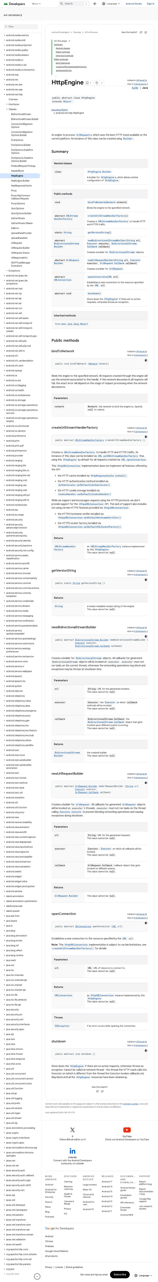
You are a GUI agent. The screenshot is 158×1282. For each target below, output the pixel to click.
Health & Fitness (68, 1195)
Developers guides (125, 1196)
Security (49, 1197)
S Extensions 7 (141, 84)
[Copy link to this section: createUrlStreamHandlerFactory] (101, 428)
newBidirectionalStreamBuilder (107, 240)
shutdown (93, 293)
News (48, 1206)
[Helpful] (141, 32)
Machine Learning (68, 1187)
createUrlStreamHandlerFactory (107, 215)
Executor (92, 243)
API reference (13, 15)
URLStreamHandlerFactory (66, 217)
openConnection (97, 276)
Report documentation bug (146, 1191)
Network (110, 202)
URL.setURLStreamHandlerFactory (118, 456)
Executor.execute (70, 811)
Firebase (49, 1246)
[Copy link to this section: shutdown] (69, 1042)
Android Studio (134, 3)
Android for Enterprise (51, 1190)
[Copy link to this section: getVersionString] (79, 571)
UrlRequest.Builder (86, 786)
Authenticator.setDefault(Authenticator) (84, 484)
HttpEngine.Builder (99, 171)
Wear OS (87, 1189)
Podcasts (49, 1216)
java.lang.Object (60, 109)
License (59, 1267)
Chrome (49, 1241)
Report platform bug (145, 1182)
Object (67, 101)
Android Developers (60, 32)
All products (51, 1256)
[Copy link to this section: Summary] (71, 152)
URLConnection (62, 279)
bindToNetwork (96, 202)
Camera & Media (69, 1202)
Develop (77, 32)
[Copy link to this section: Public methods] (82, 341)
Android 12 (107, 1206)
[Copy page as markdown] (97, 83)
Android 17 (107, 1181)
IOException (62, 1025)
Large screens (90, 1184)
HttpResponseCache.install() (109, 475)
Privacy (67, 1208)
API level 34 (141, 80)
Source (48, 1201)
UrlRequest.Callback (112, 263)
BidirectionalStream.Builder (92, 639)
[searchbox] (21, 26)
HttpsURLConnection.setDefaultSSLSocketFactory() (89, 526)
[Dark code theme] (146, 360)
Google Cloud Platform (56, 1251)
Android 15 (107, 1191)
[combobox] (74, 3)
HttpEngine (107, 177)
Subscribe (120, 1274)
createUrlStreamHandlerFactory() (73, 948)
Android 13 (107, 1201)
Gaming (68, 1181)
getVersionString (98, 232)
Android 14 (107, 1196)
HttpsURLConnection (91, 504)
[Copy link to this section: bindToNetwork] (77, 351)
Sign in (150, 3)
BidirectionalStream (122, 252)
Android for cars (88, 1203)
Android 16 (107, 1186)
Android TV (88, 1209)
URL (110, 276)
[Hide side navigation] (37, 1276)
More (35, 3)
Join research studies (145, 1207)
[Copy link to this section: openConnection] (79, 914)
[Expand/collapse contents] (69, 41)
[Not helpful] (145, 32)
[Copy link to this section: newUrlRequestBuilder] (86, 774)
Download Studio (125, 1208)
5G (65, 1213)
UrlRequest (83, 134)
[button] (20, 35)
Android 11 (107, 1211)
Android (49, 1184)
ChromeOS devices (88, 1195)
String (67, 232)
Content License (130, 1104)
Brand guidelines (74, 1267)
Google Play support (145, 1200)
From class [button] (71, 324)
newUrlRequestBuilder (101, 260)
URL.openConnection (133, 459)
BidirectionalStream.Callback (92, 645)
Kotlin (135, 88)
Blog (47, 1211)
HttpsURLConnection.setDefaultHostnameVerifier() (89, 517)
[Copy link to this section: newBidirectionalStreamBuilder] (99, 627)
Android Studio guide (127, 1189)
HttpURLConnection (69, 465)
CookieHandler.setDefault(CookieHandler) (84, 494)
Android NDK (126, 1214)
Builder (128, 138)
